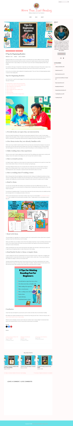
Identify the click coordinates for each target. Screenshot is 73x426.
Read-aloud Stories (59, 82)
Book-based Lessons (59, 74)
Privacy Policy (45, 423)
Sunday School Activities (60, 90)
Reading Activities (10, 50)
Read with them (10, 92)
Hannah (15, 56)
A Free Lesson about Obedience (41, 336)
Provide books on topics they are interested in (16, 83)
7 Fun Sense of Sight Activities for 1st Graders (43, 373)
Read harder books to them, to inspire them (15, 94)
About (42, 17)
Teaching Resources (59, 93)
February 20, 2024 (24, 367)
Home (30, 17)
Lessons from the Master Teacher (28, 366)
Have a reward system (11, 88)
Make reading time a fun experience (14, 86)
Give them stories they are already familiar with (16, 85)
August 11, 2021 (7, 368)
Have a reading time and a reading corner (15, 89)
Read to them (9, 91)
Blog (36, 17)
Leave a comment (22, 56)
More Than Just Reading (36, 10)
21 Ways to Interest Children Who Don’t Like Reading (12, 337)
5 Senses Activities (59, 66)
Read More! (61, 53)
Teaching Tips (19, 50)
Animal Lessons (58, 70)
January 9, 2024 (40, 368)
